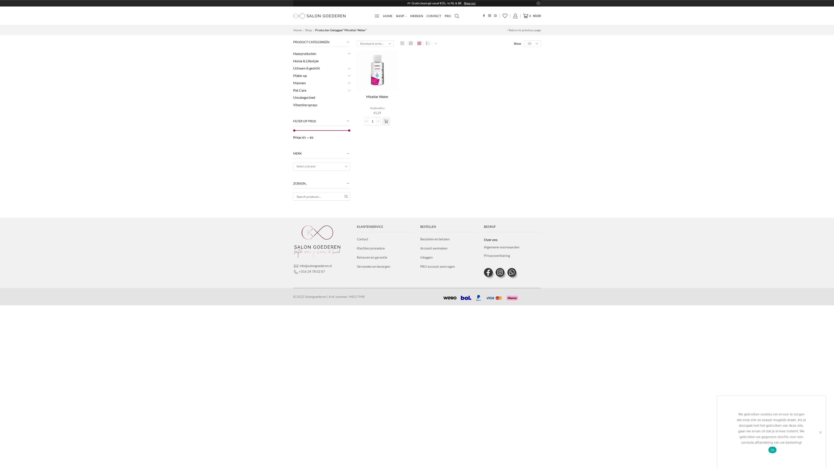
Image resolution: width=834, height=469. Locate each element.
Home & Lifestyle (306, 61)
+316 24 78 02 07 (312, 271)
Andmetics (377, 108)
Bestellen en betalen (435, 239)
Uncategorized (304, 97)
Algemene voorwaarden (502, 247)
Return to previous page (525, 30)
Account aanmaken (433, 248)
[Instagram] (489, 16)
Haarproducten (304, 53)
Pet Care (299, 90)
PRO (448, 16)
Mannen (299, 83)
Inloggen (426, 257)
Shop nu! (445, 3)
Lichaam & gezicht (306, 68)
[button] (386, 121)
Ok (772, 450)
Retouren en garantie (372, 257)
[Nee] (820, 432)
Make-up (300, 75)
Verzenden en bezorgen (373, 266)
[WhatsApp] (495, 16)
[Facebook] (484, 16)
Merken (416, 16)
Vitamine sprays (305, 105)
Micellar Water (377, 96)
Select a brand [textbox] (305, 166)
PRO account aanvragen (437, 266)
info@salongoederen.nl (315, 266)
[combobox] (321, 167)
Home (387, 16)
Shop (400, 16)
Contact (434, 16)
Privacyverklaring (497, 255)
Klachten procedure (371, 248)
